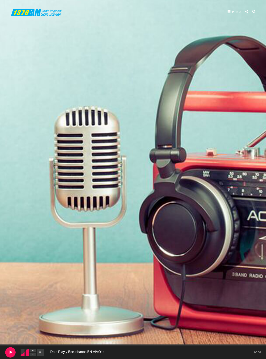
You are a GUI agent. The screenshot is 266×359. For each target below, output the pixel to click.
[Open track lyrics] (40, 352)
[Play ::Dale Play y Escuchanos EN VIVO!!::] (10, 352)
